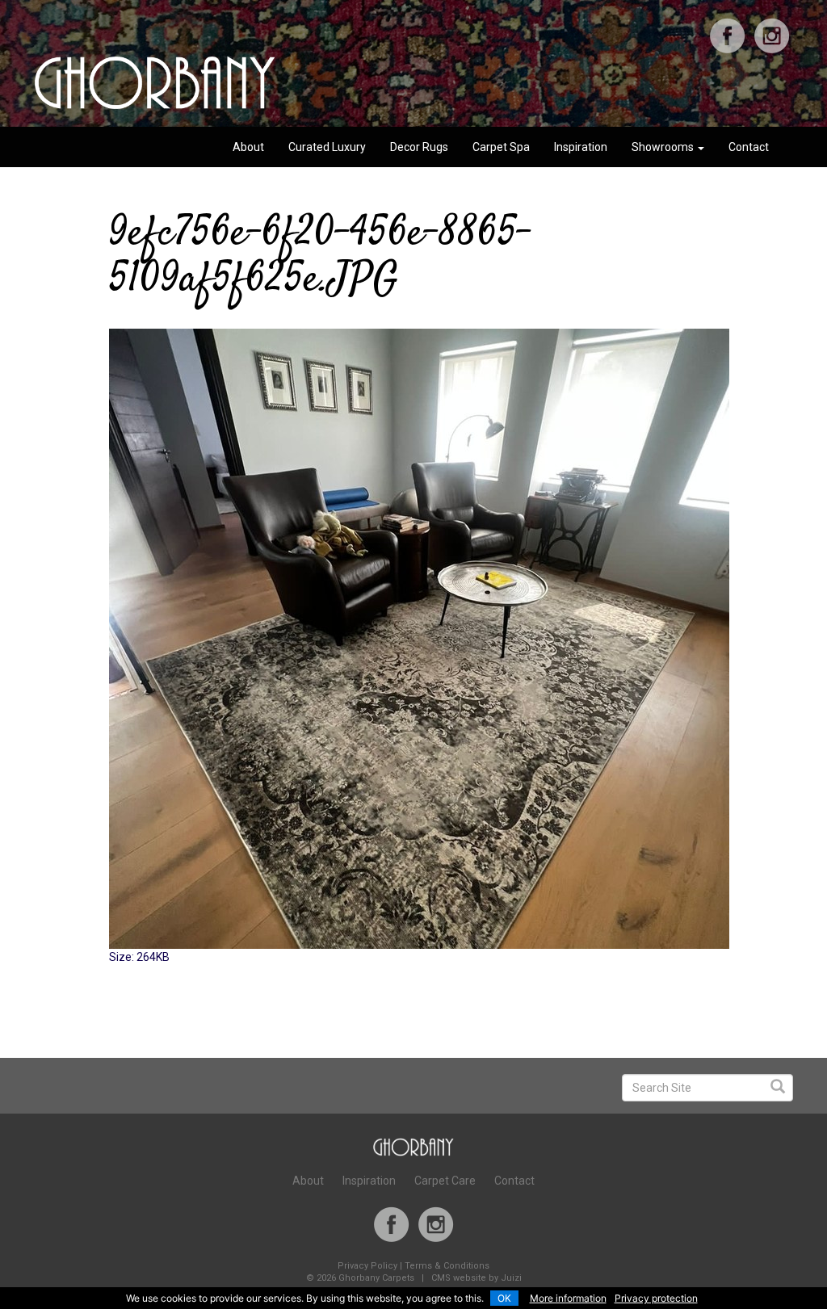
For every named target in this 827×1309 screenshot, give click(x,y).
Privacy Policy (367, 1266)
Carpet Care (445, 1180)
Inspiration (580, 147)
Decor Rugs (419, 147)
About (248, 147)
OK (504, 1298)
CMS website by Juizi (476, 1278)
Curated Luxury (327, 147)
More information (568, 1298)
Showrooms (664, 147)
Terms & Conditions (447, 1266)
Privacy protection (656, 1298)
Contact (748, 147)
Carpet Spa (501, 147)
